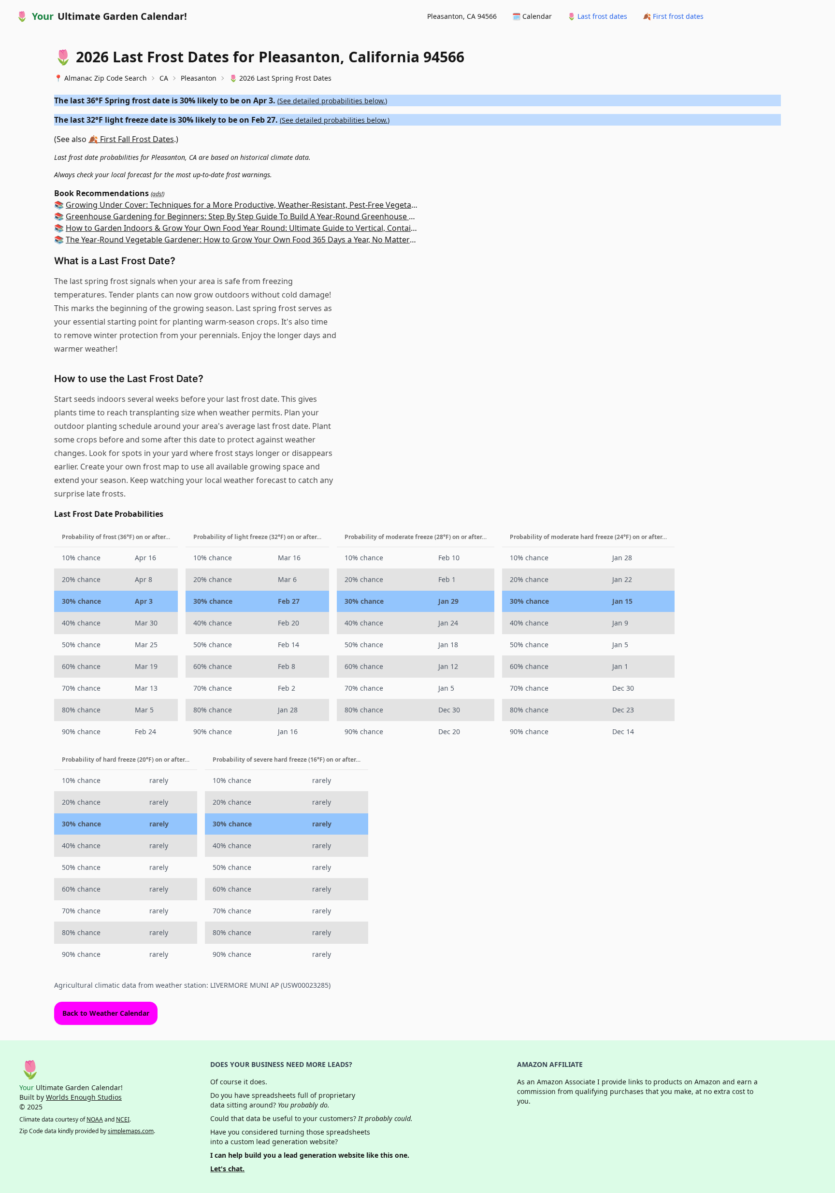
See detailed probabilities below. (332, 100)
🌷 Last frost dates (597, 16)
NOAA (94, 1119)
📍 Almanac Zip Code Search (100, 78)
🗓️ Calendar (532, 16)
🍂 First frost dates (673, 16)
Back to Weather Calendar (105, 1013)
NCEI (123, 1119)
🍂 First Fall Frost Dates (131, 139)
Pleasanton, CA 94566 (462, 16)
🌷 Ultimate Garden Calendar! (101, 16)
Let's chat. (227, 1168)
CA (163, 78)
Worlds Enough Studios (84, 1097)
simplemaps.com (131, 1131)
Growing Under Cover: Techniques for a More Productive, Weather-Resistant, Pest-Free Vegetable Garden (259, 204)
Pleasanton (198, 78)
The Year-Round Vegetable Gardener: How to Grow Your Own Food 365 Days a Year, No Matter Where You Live (266, 239)
